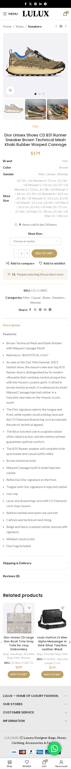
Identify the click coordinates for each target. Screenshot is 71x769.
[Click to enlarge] (10, 90)
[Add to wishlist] (29, 608)
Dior (36, 126)
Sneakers (35, 26)
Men (41, 174)
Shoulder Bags (52, 654)
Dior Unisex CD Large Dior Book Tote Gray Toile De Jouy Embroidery (19, 643)
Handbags (16, 654)
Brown (63, 167)
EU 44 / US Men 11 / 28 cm (33, 211)
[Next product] (65, 26)
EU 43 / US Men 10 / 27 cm (49, 207)
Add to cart (44, 253)
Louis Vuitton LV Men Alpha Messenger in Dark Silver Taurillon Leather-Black (52, 643)
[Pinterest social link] (35, 4)
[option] (35, 94)
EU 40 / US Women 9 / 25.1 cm (37, 198)
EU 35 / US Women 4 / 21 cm (36, 180)
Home (7, 26)
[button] (7, 65)
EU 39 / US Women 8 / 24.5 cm (47, 194)
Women (62, 174)
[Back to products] (61, 26)
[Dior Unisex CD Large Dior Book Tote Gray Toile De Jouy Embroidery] (19, 618)
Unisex (51, 174)
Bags (6, 654)
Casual (35, 297)
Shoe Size (35, 233)
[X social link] (30, 4)
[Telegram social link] (45, 4)
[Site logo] (36, 13)
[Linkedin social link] (40, 4)
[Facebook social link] (25, 4)
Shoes (20, 26)
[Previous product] (56, 26)
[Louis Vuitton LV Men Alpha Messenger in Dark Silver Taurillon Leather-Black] (52, 618)
